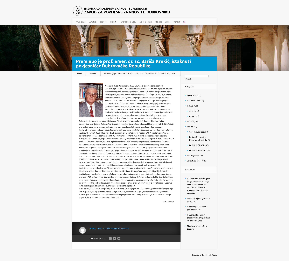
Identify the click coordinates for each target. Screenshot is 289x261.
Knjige (191, 116)
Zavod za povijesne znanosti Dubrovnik (113, 228)
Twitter (119, 238)
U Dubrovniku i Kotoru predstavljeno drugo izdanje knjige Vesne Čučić (198, 218)
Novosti (158, 22)
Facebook (114, 238)
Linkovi (167, 22)
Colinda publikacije (197, 132)
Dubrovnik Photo (209, 255)
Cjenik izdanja (192, 95)
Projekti (114, 22)
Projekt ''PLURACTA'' (197, 150)
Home (79, 73)
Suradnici (92, 22)
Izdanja (103, 22)
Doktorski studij (146, 22)
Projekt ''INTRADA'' (197, 145)
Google (110, 238)
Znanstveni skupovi (128, 22)
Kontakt (177, 22)
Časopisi (192, 111)
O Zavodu (81, 22)
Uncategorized (193, 156)
